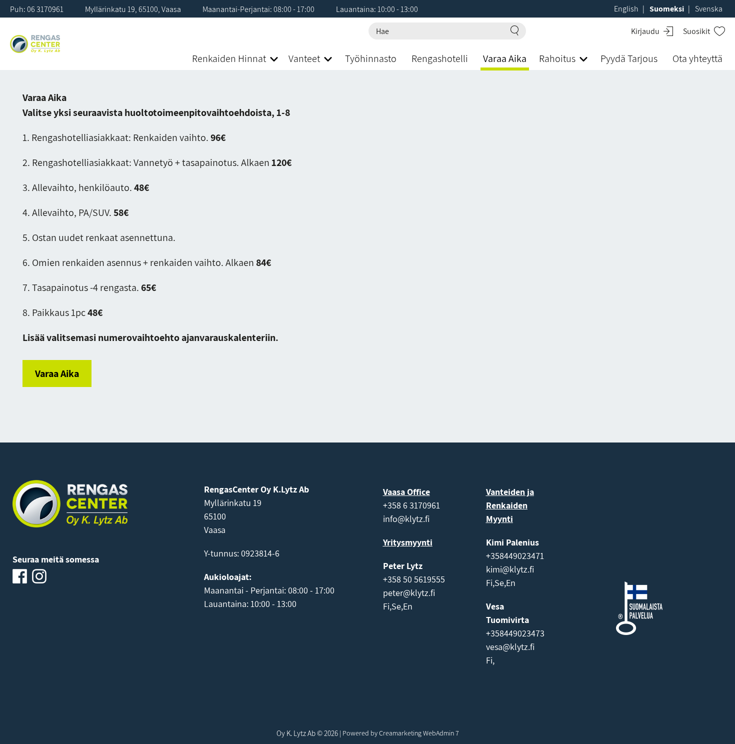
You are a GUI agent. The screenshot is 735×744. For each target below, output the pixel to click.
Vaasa (215, 530)
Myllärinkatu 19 (233, 502)
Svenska (708, 9)
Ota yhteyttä (697, 58)
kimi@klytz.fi (510, 569)
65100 (215, 516)
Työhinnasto (370, 58)
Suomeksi (667, 9)
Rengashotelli (440, 58)
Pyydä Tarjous (629, 58)
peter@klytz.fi (409, 592)
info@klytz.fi (406, 518)
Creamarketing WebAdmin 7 (419, 733)
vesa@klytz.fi (510, 646)
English (626, 9)
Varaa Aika (504, 58)
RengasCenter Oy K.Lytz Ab (256, 489)
